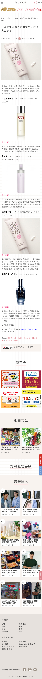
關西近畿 (30, 9)
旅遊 (20, 626)
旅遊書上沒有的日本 (29, 329)
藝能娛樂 (5, 631)
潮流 (3, 626)
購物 (8, 18)
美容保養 (22, 624)
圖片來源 (5, 142)
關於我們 (5, 641)
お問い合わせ (7, 649)
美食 (3, 629)
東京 (20, 9)
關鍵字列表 (23, 646)
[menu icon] (2, 2)
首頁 (2, 18)
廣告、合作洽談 (8, 646)
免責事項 (22, 641)
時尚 (20, 629)
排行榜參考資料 (8, 325)
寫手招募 (5, 644)
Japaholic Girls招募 (27, 644)
